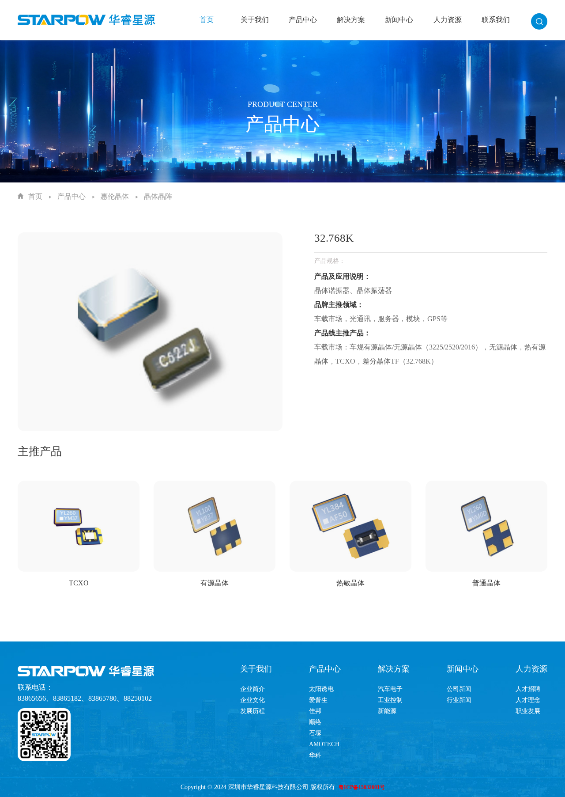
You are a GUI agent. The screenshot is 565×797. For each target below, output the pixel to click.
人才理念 (528, 700)
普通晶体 (486, 583)
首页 (207, 19)
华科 (315, 755)
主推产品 (40, 451)
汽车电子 (390, 689)
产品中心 (303, 19)
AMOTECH (324, 744)
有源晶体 (214, 583)
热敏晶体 (350, 583)
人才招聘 (528, 689)
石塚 (315, 733)
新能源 (387, 711)
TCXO (79, 583)
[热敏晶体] (350, 526)
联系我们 (496, 19)
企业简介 (252, 689)
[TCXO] (78, 526)
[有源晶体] (214, 526)
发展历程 (252, 711)
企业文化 (252, 700)
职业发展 (528, 711)
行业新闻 (459, 700)
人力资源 (447, 19)
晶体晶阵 (158, 196)
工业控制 (390, 700)
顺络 (315, 722)
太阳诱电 (321, 689)
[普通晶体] (486, 526)
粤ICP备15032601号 (362, 787)
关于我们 (255, 19)
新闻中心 (399, 19)
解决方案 (351, 19)
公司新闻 (459, 689)
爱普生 (318, 700)
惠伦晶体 (115, 196)
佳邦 (315, 711)
